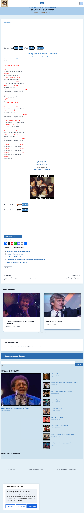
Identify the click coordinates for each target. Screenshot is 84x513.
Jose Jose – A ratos (57, 417)
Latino (31, 48)
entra (42, 3)
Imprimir (40, 48)
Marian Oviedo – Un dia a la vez (60, 374)
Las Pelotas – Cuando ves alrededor (61, 391)
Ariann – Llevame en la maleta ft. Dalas (62, 434)
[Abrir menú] (81, 3)
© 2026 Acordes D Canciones (66, 469)
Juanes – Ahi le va (56, 408)
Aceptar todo (32, 506)
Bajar (21, 48)
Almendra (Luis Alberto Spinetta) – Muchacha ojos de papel (26, 259)
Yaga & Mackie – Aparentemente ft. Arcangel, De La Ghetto (20, 278)
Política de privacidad (36, 469)
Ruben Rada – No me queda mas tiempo (15, 408)
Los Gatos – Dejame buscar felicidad (18, 251)
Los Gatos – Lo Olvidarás (42, 169)
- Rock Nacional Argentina (48, 7)
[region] (21, 497)
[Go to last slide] (6, 312)
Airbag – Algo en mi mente (15, 254)
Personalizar (10, 506)
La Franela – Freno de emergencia (61, 443)
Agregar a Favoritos (13, 236)
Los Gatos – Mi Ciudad (14, 257)
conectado (21, 346)
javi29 (37, 12)
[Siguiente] (78, 312)
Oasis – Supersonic (57, 400)
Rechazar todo (21, 506)
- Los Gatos (37, 7)
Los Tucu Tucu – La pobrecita (59, 425)
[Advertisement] (42, 34)
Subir (16, 48)
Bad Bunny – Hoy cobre (72, 277)
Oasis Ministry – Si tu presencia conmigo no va (64, 382)
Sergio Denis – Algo (54, 321)
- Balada (30, 7)
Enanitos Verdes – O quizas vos (17, 262)
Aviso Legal (11, 469)
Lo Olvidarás (8, 267)
